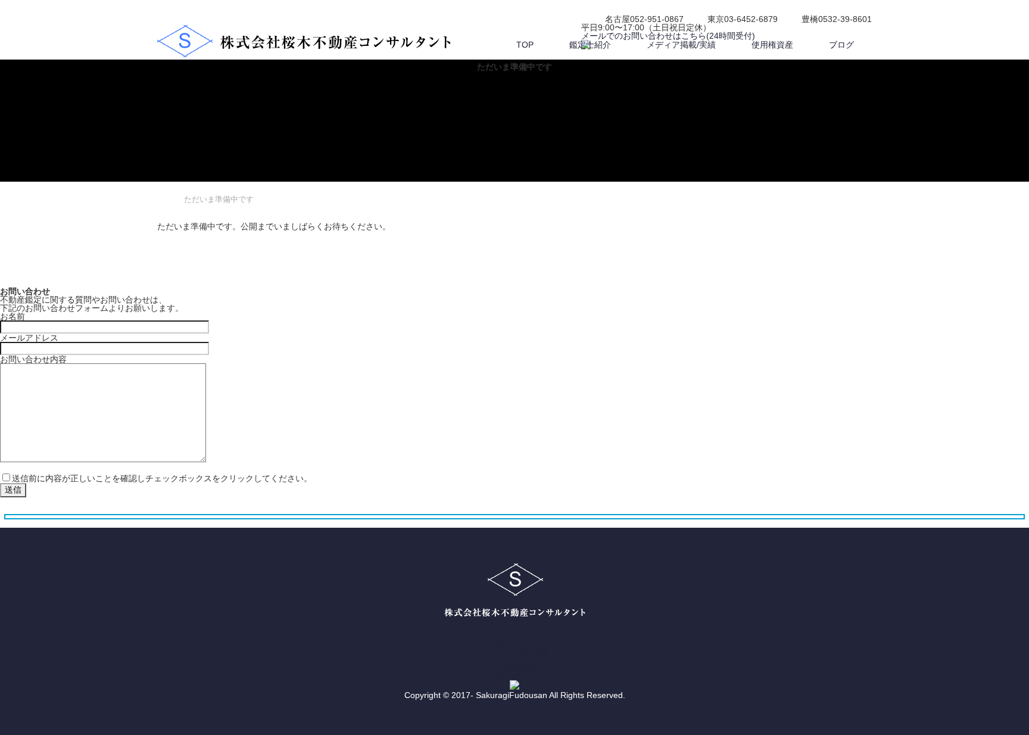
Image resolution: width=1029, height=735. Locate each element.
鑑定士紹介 (590, 44)
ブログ (841, 44)
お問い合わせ (514, 676)
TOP (525, 44)
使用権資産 (772, 44)
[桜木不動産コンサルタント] (304, 41)
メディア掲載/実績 (681, 44)
